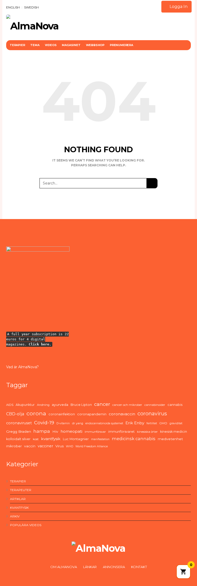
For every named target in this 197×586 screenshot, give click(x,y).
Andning (43, 405)
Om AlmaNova (63, 567)
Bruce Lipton (81, 405)
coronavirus (152, 413)
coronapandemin (91, 414)
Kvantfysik (19, 507)
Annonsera (114, 567)
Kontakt (139, 567)
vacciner (45, 446)
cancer (102, 404)
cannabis (175, 405)
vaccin (29, 446)
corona (36, 413)
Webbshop (95, 45)
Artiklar (18, 499)
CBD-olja (15, 413)
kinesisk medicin (173, 431)
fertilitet (151, 423)
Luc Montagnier (76, 439)
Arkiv (14, 516)
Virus (59, 446)
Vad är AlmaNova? (22, 367)
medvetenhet (170, 439)
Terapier (17, 45)
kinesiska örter (147, 431)
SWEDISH (31, 7)
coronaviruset (19, 423)
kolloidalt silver (18, 439)
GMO (163, 423)
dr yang (77, 423)
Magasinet (71, 45)
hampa (41, 431)
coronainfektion (61, 414)
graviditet (176, 423)
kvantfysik (51, 438)
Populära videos (25, 525)
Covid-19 (44, 423)
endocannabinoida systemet (104, 423)
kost (36, 439)
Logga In (178, 6)
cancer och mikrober (127, 405)
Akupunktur (25, 405)
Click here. (40, 344)
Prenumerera (121, 45)
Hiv (55, 431)
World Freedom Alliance (91, 446)
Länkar (90, 567)
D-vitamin (63, 423)
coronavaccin (122, 413)
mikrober (14, 446)
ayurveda (60, 405)
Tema (34, 45)
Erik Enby (134, 422)
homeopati (71, 431)
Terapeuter (20, 490)
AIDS (9, 405)
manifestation (100, 439)
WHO (69, 446)
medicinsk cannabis (133, 438)
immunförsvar (95, 431)
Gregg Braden (18, 431)
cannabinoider (154, 405)
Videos (51, 45)
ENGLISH (13, 7)
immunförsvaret (121, 431)
